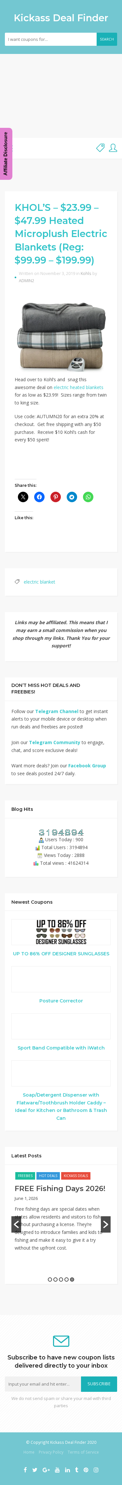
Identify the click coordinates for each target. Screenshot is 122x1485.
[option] (61, 1214)
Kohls (86, 273)
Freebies (25, 1175)
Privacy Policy (51, 1452)
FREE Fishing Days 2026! (60, 1188)
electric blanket (39, 582)
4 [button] (66, 1279)
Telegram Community (54, 742)
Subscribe (99, 1384)
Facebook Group (87, 765)
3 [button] (61, 1279)
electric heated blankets (78, 387)
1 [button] (50, 1279)
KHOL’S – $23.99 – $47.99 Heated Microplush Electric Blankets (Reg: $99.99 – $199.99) (61, 234)
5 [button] (72, 1279)
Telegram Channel (56, 711)
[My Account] (113, 148)
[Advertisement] (61, 96)
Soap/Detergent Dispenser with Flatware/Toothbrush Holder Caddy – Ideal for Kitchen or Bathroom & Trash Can (61, 1106)
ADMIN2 (26, 280)
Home (28, 1452)
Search (107, 39)
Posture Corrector (61, 1001)
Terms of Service (83, 1452)
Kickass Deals (76, 1175)
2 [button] (55, 1279)
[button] (16, 1224)
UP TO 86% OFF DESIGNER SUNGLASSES (61, 954)
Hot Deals (48, 1175)
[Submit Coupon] (100, 148)
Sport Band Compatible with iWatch (61, 1048)
